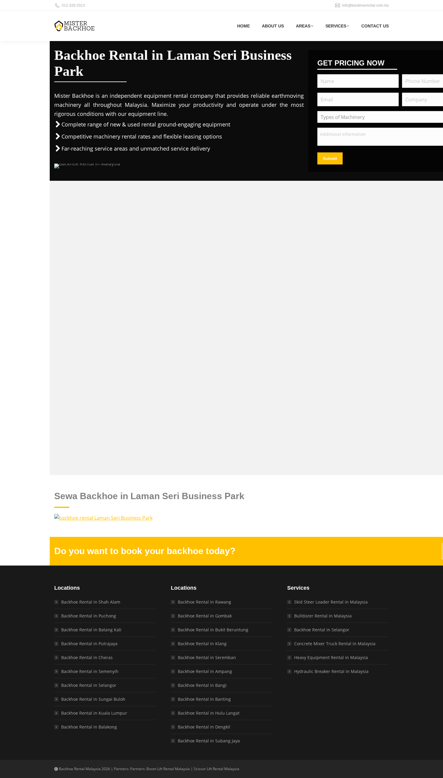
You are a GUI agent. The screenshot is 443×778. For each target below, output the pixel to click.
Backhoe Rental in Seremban (207, 657)
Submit (330, 158)
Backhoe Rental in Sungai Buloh (93, 699)
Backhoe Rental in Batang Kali (91, 630)
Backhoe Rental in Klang (202, 643)
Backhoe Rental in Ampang (205, 671)
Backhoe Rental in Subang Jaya (209, 741)
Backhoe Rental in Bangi (202, 685)
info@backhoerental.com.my (365, 5)
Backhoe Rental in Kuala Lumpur (94, 713)
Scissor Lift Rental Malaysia (216, 768)
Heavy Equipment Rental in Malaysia (331, 657)
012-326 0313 (73, 5)
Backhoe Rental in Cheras (87, 657)
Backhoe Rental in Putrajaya (89, 643)
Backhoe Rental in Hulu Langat (209, 713)
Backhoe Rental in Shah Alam (90, 602)
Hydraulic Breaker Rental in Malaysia (331, 671)
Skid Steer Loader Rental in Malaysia (331, 602)
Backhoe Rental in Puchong (88, 616)
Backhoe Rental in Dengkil (204, 727)
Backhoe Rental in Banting (204, 699)
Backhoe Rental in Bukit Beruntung (213, 630)
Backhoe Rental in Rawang (204, 602)
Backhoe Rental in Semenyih (89, 671)
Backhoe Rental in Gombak (205, 616)
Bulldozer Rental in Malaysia (323, 616)
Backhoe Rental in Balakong (89, 727)
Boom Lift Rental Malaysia (168, 768)
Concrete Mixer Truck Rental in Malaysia (334, 643)
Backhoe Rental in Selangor (88, 685)
